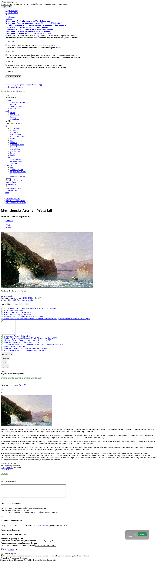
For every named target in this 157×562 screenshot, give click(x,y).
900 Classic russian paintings (23, 300)
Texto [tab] (8, 225)
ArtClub (13, 122)
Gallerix (11, 550)
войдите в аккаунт (41, 525)
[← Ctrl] (45, 319)
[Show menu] (16, 2)
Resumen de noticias (13, 76)
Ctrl (21, 304)
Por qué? (22, 385)
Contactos (23, 558)
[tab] (9, 221)
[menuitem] (40, 85)
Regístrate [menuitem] (19, 87)
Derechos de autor (49, 560)
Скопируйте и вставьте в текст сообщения (17, 545)
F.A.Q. (9, 558)
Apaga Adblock (7, 468)
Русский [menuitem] (9, 85)
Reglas (11, 560)
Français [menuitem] (28, 85)
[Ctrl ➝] (15, 336)
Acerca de (15, 558)
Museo (11, 96)
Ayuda (3, 558)
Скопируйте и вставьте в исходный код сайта (18, 541)
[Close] (23, 91)
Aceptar (142, 534)
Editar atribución (7, 296)
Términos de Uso (20, 560)
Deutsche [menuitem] (34, 85)
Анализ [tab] (8, 227)
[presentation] (81, 229)
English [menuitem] (15, 85)
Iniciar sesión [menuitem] (10, 87)
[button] (11, 11)
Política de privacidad (35, 560)
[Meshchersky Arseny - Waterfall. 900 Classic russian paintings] (47, 287)
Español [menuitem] (21, 85)
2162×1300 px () (32, 298)
